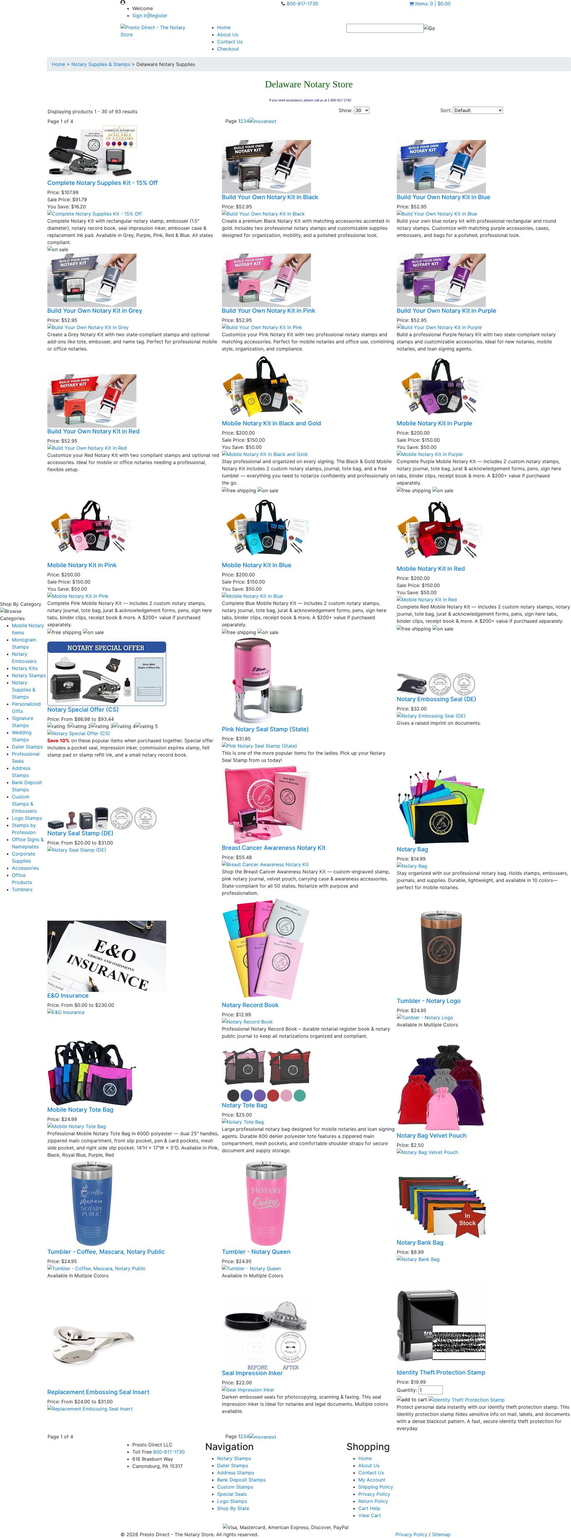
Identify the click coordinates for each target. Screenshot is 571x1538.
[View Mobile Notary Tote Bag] (76, 1126)
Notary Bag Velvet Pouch (432, 1135)
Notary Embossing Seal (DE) (436, 699)
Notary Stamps (29, 675)
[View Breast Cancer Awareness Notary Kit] (265, 864)
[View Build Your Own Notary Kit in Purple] (439, 327)
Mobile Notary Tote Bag (80, 1109)
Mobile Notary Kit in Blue (256, 565)
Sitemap (441, 1534)
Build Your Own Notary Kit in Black (270, 197)
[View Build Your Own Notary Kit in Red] (87, 447)
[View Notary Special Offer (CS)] (78, 733)
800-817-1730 (302, 4)
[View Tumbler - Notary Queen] (251, 1268)
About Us (227, 34)
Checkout (228, 49)
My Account (371, 1480)
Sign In (140, 15)
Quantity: (407, 1390)
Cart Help (369, 1508)
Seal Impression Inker (252, 1373)
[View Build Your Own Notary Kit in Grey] (88, 327)
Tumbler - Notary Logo (429, 1000)
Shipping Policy (375, 1487)
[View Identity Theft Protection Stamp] (467, 1399)
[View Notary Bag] (412, 865)
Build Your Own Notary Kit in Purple (446, 310)
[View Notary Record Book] (247, 1021)
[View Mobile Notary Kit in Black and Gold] (265, 454)
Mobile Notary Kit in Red (431, 568)
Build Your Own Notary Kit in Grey (94, 310)
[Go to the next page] (262, 121)
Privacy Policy (374, 1494)
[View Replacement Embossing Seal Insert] (90, 1408)
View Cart (369, 1515)
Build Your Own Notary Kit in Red (93, 431)
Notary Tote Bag (244, 1105)
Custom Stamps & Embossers (24, 804)
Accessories (25, 868)
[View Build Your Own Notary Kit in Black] (263, 213)
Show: (345, 110)
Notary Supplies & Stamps (23, 690)
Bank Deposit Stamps (241, 1480)
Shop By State (233, 1508)
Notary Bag (412, 849)
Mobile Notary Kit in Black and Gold (271, 423)
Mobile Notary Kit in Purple (434, 423)
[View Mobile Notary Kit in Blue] (252, 595)
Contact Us (230, 42)
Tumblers (22, 889)
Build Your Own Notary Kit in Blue (443, 197)
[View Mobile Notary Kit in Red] (427, 599)
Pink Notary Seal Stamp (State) (265, 729)
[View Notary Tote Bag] (243, 1121)
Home (223, 27)
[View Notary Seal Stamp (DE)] (76, 849)
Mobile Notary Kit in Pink (82, 565)
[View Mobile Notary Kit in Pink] (77, 595)
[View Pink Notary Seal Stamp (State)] (259, 745)
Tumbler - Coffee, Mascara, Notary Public (106, 1251)
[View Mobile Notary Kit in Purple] (429, 454)
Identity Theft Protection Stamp (441, 1372)
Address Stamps (235, 1473)
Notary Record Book (250, 1005)
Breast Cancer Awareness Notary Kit (273, 847)
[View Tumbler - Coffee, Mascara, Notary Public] (96, 1268)
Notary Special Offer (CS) (83, 709)
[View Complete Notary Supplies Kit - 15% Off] (94, 213)
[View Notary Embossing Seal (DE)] (431, 715)
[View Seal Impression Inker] (248, 1389)
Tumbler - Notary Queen (256, 1251)
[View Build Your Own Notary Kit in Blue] (437, 213)
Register (158, 15)
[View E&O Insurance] (65, 1012)
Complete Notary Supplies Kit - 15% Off (102, 182)
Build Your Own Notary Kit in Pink (268, 310)
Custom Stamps (235, 1487)
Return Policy (373, 1501)
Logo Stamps (27, 818)
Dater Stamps (27, 747)
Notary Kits (24, 668)
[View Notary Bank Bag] (418, 1259)
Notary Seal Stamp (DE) (80, 833)
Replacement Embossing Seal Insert (98, 1392)
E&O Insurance (68, 995)
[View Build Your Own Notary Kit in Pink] (262, 327)
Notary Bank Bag (420, 1242)
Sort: (445, 110)
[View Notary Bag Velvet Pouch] (427, 1152)
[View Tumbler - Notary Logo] (425, 1017)
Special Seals (232, 1494)
